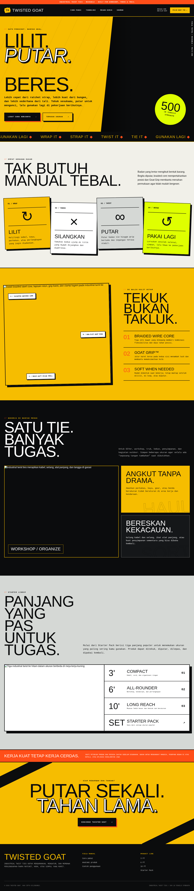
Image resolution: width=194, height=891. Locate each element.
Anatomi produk (89, 862)
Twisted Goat (25, 10)
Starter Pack (146, 870)
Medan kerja (106, 10)
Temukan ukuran (57, 117)
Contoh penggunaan (91, 866)
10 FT (143, 866)
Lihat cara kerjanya (22, 117)
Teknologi (91, 10)
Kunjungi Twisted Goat (96, 822)
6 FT (142, 862)
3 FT (142, 858)
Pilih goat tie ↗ (180, 10)
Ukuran (120, 10)
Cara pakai (75, 10)
